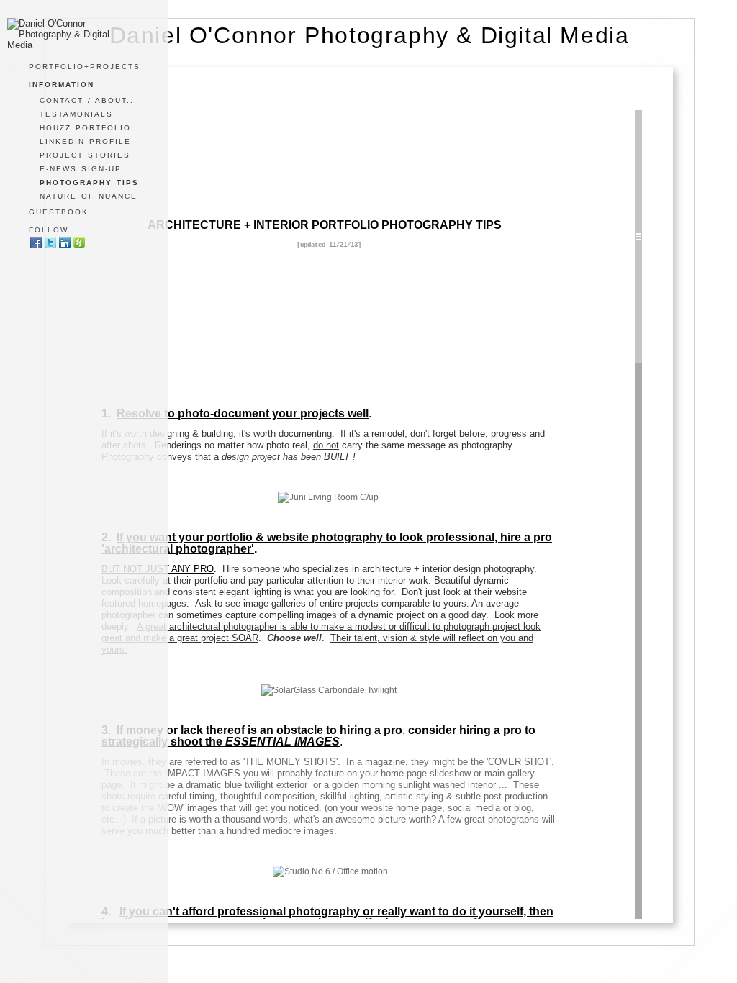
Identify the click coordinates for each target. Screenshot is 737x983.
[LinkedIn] (65, 246)
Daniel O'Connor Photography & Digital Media (369, 35)
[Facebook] (36, 246)
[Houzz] (79, 246)
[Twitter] (50, 246)
